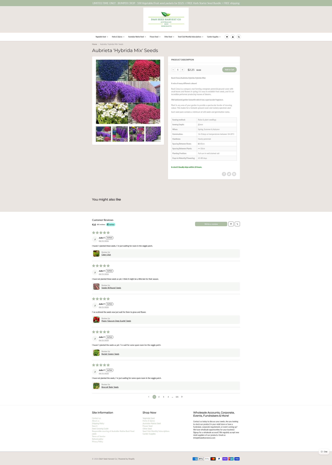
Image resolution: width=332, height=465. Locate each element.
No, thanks (147, 250)
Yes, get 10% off (147, 240)
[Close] (201, 211)
